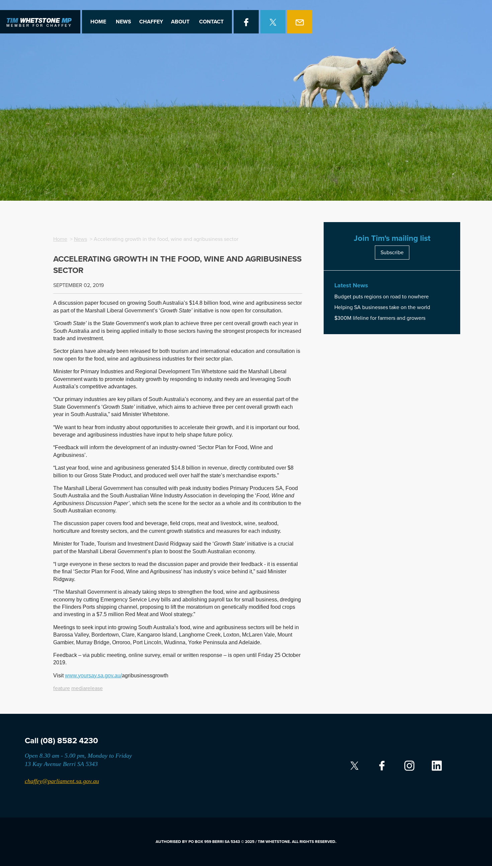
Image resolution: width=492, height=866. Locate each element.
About (180, 21)
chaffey (151, 21)
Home (98, 21)
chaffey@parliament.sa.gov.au (62, 781)
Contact (211, 21)
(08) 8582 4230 (69, 741)
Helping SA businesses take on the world (382, 307)
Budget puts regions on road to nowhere (381, 296)
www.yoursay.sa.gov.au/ (93, 675)
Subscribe (392, 252)
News (123, 21)
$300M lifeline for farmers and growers (379, 318)
